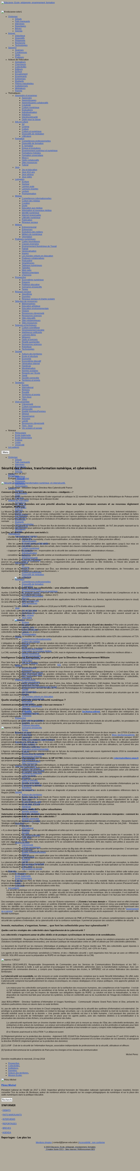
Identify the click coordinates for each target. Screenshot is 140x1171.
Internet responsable (31, 656)
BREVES (7, 1128)
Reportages (13, 476)
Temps (25, 730)
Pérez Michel (23, 478)
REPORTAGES (10, 1123)
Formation (19, 579)
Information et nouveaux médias (37, 651)
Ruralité (25, 833)
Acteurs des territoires (32, 794)
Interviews (19, 464)
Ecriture (25, 622)
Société (18, 792)
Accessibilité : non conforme (92, 1142)
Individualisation (29, 553)
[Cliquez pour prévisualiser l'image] (33, 483)
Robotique (27, 787)
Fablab (25, 689)
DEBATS (7, 1110)
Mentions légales (44, 1142)
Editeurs (19, 510)
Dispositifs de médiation (33, 574)
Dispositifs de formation (33, 584)
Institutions (13, 1068)
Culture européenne (31, 847)
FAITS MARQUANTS (12, 1115)
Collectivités (13, 1066)
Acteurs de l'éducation (18, 500)
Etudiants (19, 522)
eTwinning (26, 716)
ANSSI (28, 711)
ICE (59, 665)
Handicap (26, 806)
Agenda (18, 471)
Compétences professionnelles (36, 582)
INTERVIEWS (9, 1119)
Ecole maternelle (23, 876)
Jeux (17, 608)
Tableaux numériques (32, 706)
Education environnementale (35, 749)
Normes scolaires (30, 811)
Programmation (29, 634)
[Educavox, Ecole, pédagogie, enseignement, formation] (28, 2)
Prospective (20, 718)
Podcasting (27, 701)
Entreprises (27, 670)
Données (12, 1070)
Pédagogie (20, 481)
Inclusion (26, 859)
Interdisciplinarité (30, 558)
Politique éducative (31, 725)
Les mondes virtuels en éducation (37, 696)
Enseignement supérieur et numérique (40, 591)
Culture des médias (31, 641)
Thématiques (14, 534)
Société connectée (30, 818)
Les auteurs (13, 888)
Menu (5, 452)
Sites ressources (29, 603)
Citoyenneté (27, 845)
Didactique (20, 476)
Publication (27, 660)
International (27, 828)
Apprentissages (29, 541)
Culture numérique (30, 548)
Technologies (21, 486)
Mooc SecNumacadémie (123, 735)
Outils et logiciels (30, 780)
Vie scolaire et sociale (32, 869)
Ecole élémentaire (23, 878)
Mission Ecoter (15, 1075)
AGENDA (6, 1132)
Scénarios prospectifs (32, 727)
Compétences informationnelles (36, 639)
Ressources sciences (32, 756)
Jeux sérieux (28, 615)
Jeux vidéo (27, 617)
